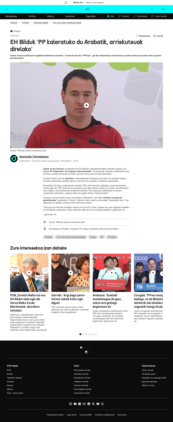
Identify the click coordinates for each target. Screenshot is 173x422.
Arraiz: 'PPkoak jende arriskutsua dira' (67, 222)
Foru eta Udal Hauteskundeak (71, 237)
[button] (162, 273)
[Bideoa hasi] (86, 105)
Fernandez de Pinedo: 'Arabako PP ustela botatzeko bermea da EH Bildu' (84, 229)
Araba (93, 237)
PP (102, 237)
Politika (48, 237)
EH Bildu (112, 237)
